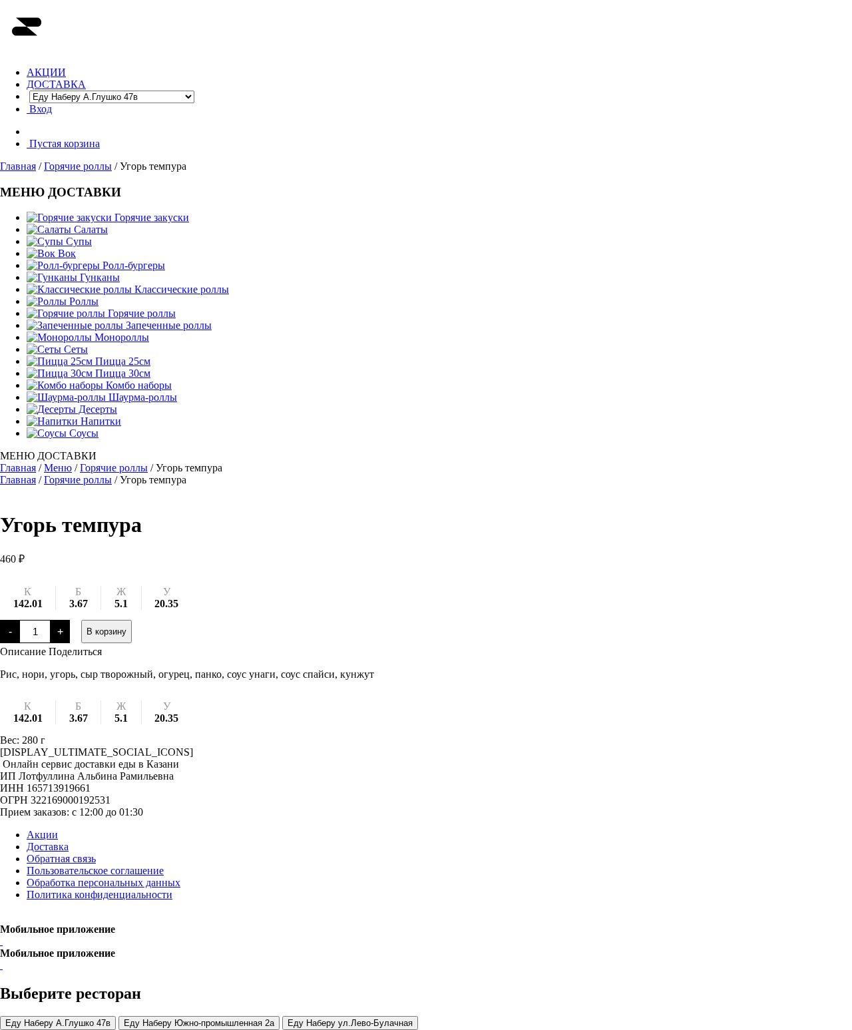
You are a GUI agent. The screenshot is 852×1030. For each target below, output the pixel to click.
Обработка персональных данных (103, 882)
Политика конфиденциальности (99, 894)
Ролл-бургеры (132, 265)
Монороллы (120, 337)
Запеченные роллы (167, 325)
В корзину (106, 632)
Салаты (89, 229)
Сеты (74, 349)
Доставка (48, 846)
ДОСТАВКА (56, 84)
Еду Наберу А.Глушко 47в (57, 1023)
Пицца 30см (121, 373)
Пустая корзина (63, 143)
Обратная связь (61, 858)
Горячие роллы (78, 166)
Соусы (83, 433)
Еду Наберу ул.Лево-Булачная (350, 1023)
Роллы (83, 301)
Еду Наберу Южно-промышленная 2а (199, 1023)
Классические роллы (180, 289)
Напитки (99, 421)
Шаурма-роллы (141, 397)
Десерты (96, 409)
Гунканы (98, 277)
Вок (65, 253)
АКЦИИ (46, 72)
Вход (39, 109)
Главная (18, 166)
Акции (42, 834)
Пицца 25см (121, 361)
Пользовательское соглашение (95, 870)
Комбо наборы (137, 385)
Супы (77, 241)
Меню (58, 467)
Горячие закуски (150, 217)
